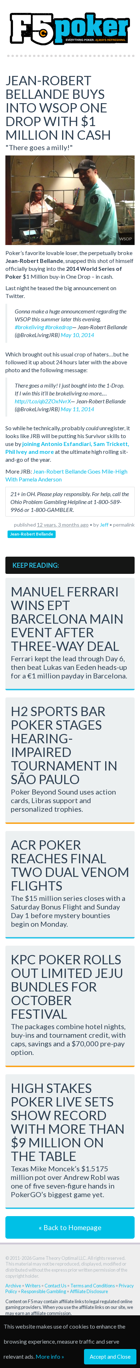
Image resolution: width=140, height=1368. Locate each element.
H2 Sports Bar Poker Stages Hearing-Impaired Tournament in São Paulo (64, 745)
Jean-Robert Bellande (31, 534)
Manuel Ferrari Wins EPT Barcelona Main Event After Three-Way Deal (67, 619)
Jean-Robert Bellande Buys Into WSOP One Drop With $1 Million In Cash (58, 107)
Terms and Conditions (92, 1285)
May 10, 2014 (77, 334)
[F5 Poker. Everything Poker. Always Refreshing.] (70, 25)
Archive (13, 1285)
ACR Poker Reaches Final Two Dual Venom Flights (70, 865)
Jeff (104, 525)
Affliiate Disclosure (89, 1291)
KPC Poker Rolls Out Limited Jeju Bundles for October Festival (67, 986)
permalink (124, 525)
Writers (33, 1285)
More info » (50, 1356)
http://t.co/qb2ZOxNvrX (43, 401)
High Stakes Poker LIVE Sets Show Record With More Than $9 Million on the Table (68, 1122)
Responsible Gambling (43, 1291)
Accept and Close (110, 1356)
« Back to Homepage (70, 1227)
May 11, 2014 (77, 408)
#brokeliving (29, 326)
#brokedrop (58, 326)
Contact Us (55, 1285)
